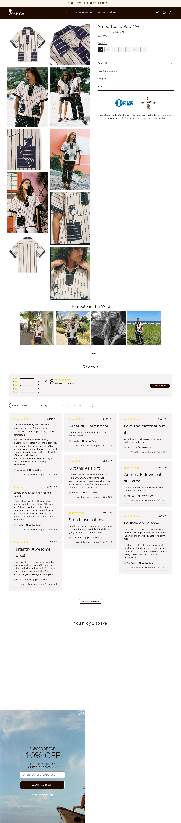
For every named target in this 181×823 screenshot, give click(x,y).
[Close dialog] (81, 712)
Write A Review (160, 385)
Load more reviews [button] (90, 601)
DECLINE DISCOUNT (42, 795)
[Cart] (171, 12)
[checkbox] (82, 405)
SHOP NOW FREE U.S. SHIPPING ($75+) (90, 3)
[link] (27, 393)
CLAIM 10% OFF (42, 785)
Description (103, 63)
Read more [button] (19, 464)
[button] (67, 12)
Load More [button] (90, 353)
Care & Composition (108, 71)
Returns (102, 86)
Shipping (102, 78)
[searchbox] (23, 405)
